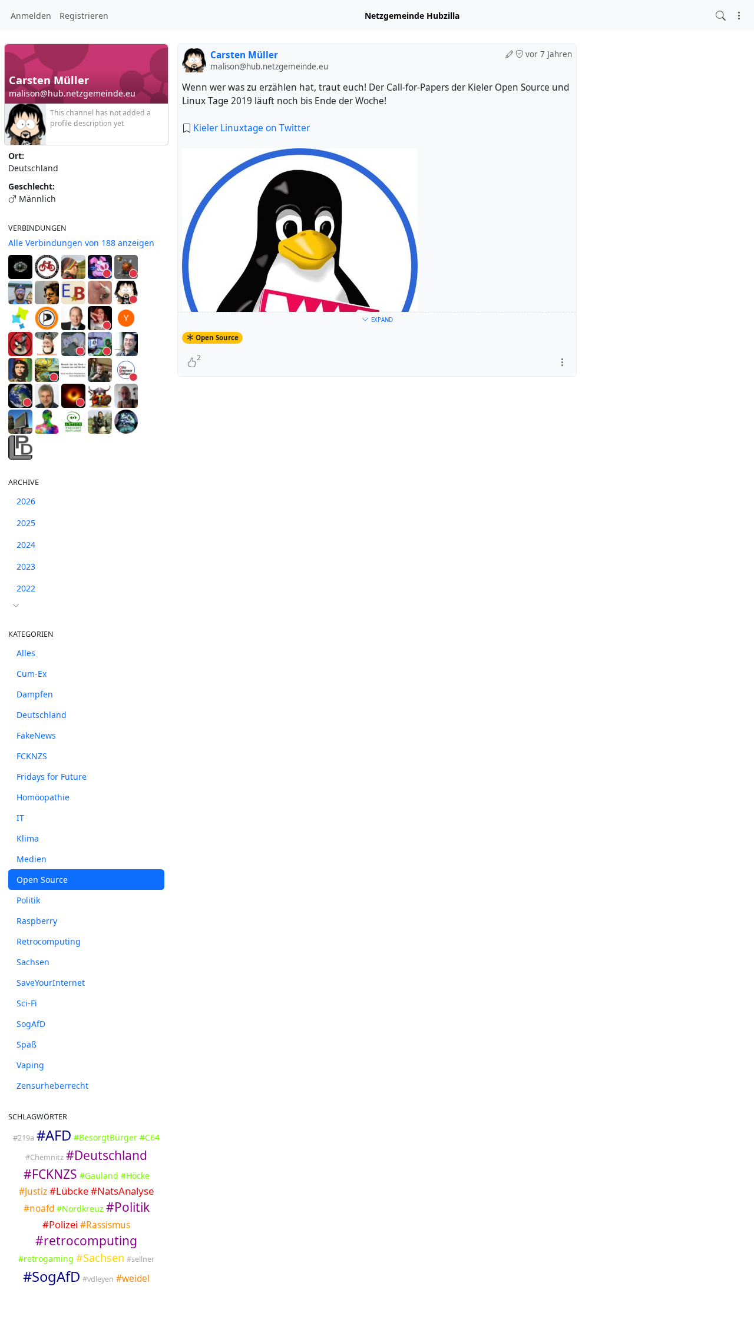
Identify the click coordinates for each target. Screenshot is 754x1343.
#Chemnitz (44, 1157)
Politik (28, 900)
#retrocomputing (86, 1240)
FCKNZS (31, 756)
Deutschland (41, 714)
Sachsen (32, 962)
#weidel (133, 1278)
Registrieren (83, 15)
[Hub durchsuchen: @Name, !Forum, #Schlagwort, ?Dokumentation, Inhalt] (721, 15)
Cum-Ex (31, 673)
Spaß (26, 1044)
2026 (25, 501)
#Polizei (60, 1224)
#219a (23, 1138)
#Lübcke (68, 1191)
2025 (25, 522)
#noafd (39, 1208)
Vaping (30, 1065)
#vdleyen (98, 1279)
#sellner (140, 1259)
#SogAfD (51, 1276)
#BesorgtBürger (105, 1137)
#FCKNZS (50, 1174)
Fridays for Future (51, 776)
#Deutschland (106, 1155)
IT (20, 817)
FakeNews (36, 735)
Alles (25, 653)
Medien (31, 859)
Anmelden (31, 15)
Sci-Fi (26, 1003)
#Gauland (99, 1175)
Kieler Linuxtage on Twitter (251, 128)
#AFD (54, 1135)
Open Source (42, 879)
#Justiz (33, 1191)
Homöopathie (43, 797)
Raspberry (36, 920)
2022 (25, 588)
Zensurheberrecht (52, 1085)
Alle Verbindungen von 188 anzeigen (81, 242)
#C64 (150, 1137)
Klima (27, 838)
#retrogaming (46, 1258)
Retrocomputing (48, 941)
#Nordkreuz (80, 1208)
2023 (25, 566)
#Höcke (135, 1175)
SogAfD (30, 1023)
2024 (25, 544)
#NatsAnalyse (122, 1191)
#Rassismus (105, 1225)
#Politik (128, 1207)
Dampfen (34, 694)
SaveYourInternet (50, 982)
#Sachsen (100, 1258)
